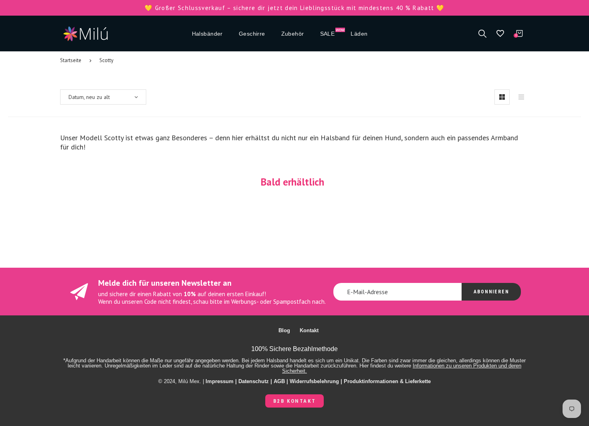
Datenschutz (253, 381)
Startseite (70, 60)
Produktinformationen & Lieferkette (387, 381)
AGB (279, 381)
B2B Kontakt (294, 401)
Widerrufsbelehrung (314, 381)
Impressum (220, 381)
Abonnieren (491, 292)
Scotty (106, 60)
